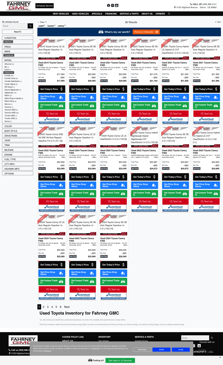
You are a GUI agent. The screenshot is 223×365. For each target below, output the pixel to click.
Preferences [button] (47, 351)
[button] (61, 13)
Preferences (142, 349)
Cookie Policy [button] (96, 348)
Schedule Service (44, 5)
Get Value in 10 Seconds (120, 360)
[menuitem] (18, 41)
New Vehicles (103, 340)
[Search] (30, 25)
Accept (180, 349)
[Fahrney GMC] (18, 5)
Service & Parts (144, 337)
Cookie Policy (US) (73, 337)
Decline (161, 349)
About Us (67, 341)
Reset (16, 31)
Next (67, 307)
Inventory (104, 337)
